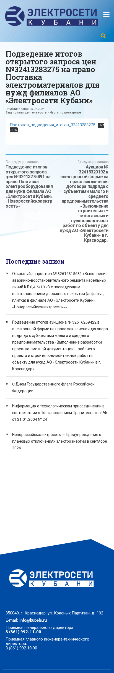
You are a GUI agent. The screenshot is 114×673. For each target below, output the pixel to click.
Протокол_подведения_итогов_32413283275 (52, 124)
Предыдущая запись (29, 184)
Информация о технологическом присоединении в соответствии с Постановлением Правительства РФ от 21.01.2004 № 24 (59, 413)
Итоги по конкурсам (65, 112)
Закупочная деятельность (26, 112)
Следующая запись (84, 201)
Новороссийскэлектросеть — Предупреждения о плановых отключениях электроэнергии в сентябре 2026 (59, 441)
